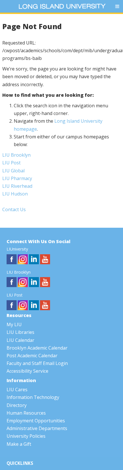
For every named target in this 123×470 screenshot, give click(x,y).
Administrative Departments (37, 428)
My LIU (14, 324)
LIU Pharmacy (17, 178)
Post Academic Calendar (32, 355)
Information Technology (33, 397)
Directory (17, 405)
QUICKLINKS (20, 463)
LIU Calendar (20, 340)
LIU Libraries (20, 332)
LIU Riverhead (17, 186)
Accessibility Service (27, 371)
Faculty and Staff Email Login (37, 363)
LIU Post (11, 163)
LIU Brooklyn (16, 155)
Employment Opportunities (36, 420)
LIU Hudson (15, 194)
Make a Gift (19, 444)
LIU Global (13, 171)
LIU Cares (17, 389)
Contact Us (14, 209)
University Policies (26, 436)
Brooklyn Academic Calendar (37, 348)
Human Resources (26, 413)
